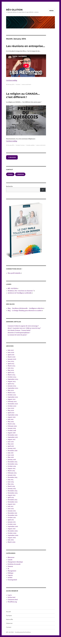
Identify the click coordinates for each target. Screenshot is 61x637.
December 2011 (12, 513)
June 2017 (11, 441)
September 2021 (13, 397)
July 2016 (10, 453)
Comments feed (13, 599)
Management (12, 571)
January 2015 (12, 475)
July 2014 (10, 479)
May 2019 (11, 421)
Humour (18, 84)
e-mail (10, 174)
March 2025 (11, 366)
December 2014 (12, 477)
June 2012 (11, 508)
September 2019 (13, 415)
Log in (10, 595)
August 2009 (12, 537)
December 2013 (12, 491)
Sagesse (10, 575)
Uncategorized (12, 580)
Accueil (8, 611)
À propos (9, 615)
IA (8, 568)
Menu (51, 10)
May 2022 (11, 390)
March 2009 (11, 542)
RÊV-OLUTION (14, 9)
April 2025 (11, 363)
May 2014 (11, 484)
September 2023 (13, 379)
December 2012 (12, 499)
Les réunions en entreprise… (25, 46)
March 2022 (11, 392)
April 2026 (11, 354)
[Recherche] (43, 190)
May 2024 (11, 370)
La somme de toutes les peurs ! (17, 335)
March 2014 (11, 486)
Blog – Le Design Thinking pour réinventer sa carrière (25, 310)
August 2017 (11, 439)
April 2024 (11, 372)
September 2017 (13, 437)
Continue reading (11, 80)
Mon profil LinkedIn (14, 273)
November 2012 (13, 502)
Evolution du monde (14, 564)
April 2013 (11, 497)
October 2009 (12, 533)
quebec (33, 145)
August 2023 (12, 381)
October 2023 (12, 377)
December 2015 (12, 462)
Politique (10, 573)
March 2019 (11, 424)
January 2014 (12, 488)
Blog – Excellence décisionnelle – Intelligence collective (25, 308)
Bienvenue (11, 557)
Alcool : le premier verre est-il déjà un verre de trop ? (24, 328)
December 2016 (12, 450)
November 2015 (13, 464)
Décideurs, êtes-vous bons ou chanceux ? (21, 290)
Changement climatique (15, 562)
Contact (8, 627)
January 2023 (12, 386)
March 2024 (11, 375)
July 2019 (10, 419)
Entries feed (11, 597)
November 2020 (13, 404)
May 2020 (11, 410)
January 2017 (12, 448)
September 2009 (13, 535)
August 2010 (11, 528)
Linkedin (20, 174)
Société (10, 577)
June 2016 (11, 455)
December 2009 (13, 531)
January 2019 (12, 428)
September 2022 (13, 388)
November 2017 (12, 435)
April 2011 (11, 520)
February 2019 (12, 426)
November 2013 (12, 493)
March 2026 (11, 357)
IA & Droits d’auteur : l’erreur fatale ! (19, 330)
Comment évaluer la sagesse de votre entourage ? (23, 326)
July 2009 (11, 540)
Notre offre (9, 619)
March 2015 (11, 470)
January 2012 (12, 511)
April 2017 (11, 446)
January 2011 (12, 522)
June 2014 (11, 482)
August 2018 (11, 433)
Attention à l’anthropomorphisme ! (19, 332)
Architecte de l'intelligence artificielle (19, 293)
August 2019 (11, 417)
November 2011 (12, 515)
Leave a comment (26, 84)
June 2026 (11, 352)
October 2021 (12, 395)
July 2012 (10, 506)
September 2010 (13, 526)
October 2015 (12, 466)
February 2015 (12, 473)
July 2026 (11, 350)
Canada (18, 145)
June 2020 (11, 408)
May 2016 (11, 457)
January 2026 (12, 359)
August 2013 (11, 495)
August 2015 (11, 468)
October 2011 (12, 517)
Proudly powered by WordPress (23, 632)
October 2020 (12, 406)
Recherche (9, 186)
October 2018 (12, 430)
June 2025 (11, 361)
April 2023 (11, 383)
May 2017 (11, 444)
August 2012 (11, 504)
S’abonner (9, 623)
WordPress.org (12, 602)
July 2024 (11, 368)
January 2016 (12, 459)
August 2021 (11, 399)
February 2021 (12, 401)
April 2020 (11, 412)
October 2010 (12, 524)
